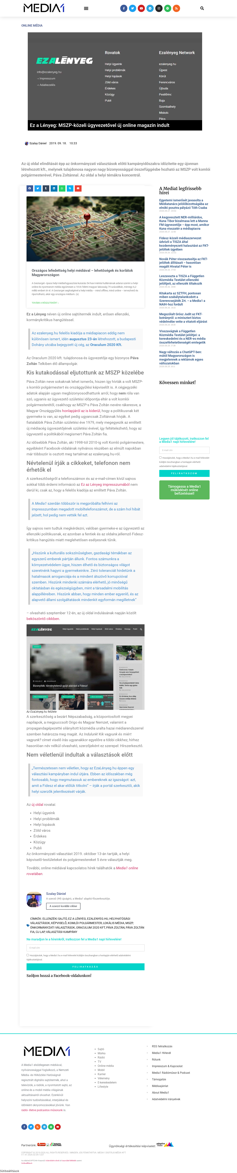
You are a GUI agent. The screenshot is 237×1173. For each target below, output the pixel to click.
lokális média (113, 923)
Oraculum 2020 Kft (90, 927)
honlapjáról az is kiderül (81, 411)
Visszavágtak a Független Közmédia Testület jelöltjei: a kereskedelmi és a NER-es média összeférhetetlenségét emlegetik (182, 336)
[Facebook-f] (124, 8)
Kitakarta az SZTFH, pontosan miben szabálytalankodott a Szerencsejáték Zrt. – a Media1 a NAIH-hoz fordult (182, 298)
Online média (32, 25)
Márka (101, 1053)
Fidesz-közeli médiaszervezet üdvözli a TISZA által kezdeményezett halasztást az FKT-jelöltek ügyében (184, 243)
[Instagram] (159, 8)
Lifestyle (103, 1086)
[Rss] (176, 8)
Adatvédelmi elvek (52, 1161)
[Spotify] (167, 8)
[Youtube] (141, 8)
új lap (40, 932)
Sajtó (101, 1049)
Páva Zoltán (115, 927)
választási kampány (61, 932)
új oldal (37, 805)
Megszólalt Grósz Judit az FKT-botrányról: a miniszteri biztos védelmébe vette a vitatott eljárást (183, 317)
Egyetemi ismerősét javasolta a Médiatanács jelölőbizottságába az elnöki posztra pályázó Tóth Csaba (183, 203)
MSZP (129, 923)
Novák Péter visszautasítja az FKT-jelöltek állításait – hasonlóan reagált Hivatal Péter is (183, 262)
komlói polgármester (85, 923)
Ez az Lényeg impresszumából (105, 484)
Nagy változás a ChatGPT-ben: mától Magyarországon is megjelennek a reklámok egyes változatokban (181, 357)
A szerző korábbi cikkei (63, 906)
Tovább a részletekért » (45, 303)
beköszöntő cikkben (43, 619)
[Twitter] (132, 8)
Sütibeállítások (26, 1163)
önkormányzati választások (52, 927)
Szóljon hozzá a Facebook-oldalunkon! (59, 975)
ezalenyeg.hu (97, 918)
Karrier (102, 1074)
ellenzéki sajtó (55, 918)
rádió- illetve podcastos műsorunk (42, 1110)
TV (99, 1061)
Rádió (101, 1057)
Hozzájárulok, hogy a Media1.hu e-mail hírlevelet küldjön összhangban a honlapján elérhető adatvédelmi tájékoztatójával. (184, 462)
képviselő (59, 923)
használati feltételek (69, 1161)
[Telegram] (150, 8)
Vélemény (104, 1078)
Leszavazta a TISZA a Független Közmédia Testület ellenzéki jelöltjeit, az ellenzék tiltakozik (181, 279)
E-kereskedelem (107, 1082)
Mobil (101, 1070)
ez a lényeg (77, 918)
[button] (86, 8)
